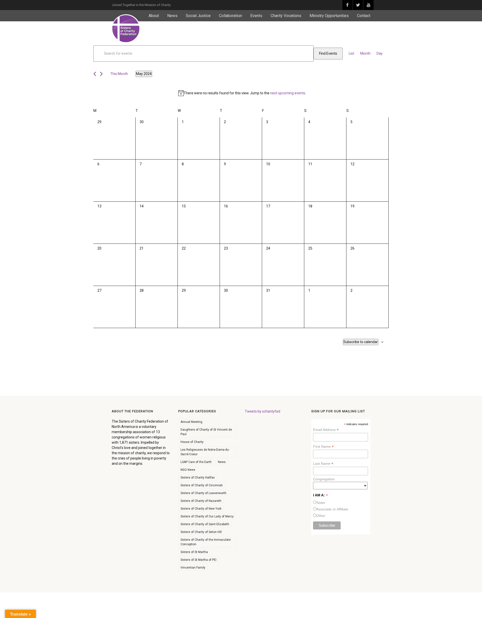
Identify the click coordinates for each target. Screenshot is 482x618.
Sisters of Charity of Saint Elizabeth (204, 524)
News (172, 15)
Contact (363, 15)
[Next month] (101, 73)
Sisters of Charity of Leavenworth (203, 493)
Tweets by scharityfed (262, 411)
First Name (323, 446)
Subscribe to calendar (360, 342)
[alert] (242, 93)
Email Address (326, 429)
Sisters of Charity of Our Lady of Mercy (207, 516)
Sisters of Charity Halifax (197, 477)
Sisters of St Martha (194, 552)
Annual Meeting (191, 422)
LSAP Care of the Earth (196, 462)
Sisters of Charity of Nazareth (200, 501)
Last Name (323, 463)
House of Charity (192, 442)
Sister (320, 503)
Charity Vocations (286, 15)
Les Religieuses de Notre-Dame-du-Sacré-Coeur (204, 452)
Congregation (324, 479)
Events (256, 15)
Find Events (328, 53)
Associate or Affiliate (332, 509)
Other (320, 516)
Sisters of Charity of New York (200, 508)
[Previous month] (94, 73)
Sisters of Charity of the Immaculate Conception (205, 542)
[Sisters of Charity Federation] (126, 28)
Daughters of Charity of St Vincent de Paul (206, 432)
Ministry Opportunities (329, 15)
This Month (119, 74)
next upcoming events (287, 93)
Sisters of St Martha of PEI (198, 560)
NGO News (187, 470)
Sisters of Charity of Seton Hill (201, 532)
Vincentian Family (192, 567)
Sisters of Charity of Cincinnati (201, 485)
